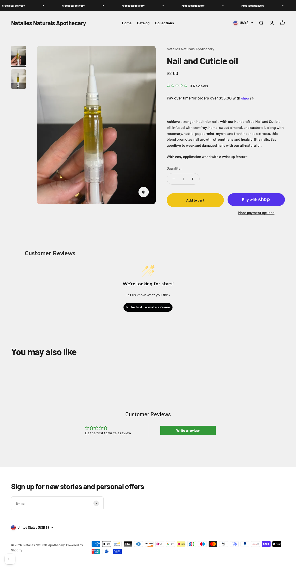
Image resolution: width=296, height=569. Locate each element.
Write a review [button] (188, 430)
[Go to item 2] (18, 79)
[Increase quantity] (192, 178)
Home (127, 23)
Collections (164, 23)
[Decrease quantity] (173, 178)
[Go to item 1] (18, 56)
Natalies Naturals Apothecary (190, 49)
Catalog (143, 23)
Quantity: (174, 168)
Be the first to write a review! (148, 307)
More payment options (256, 212)
